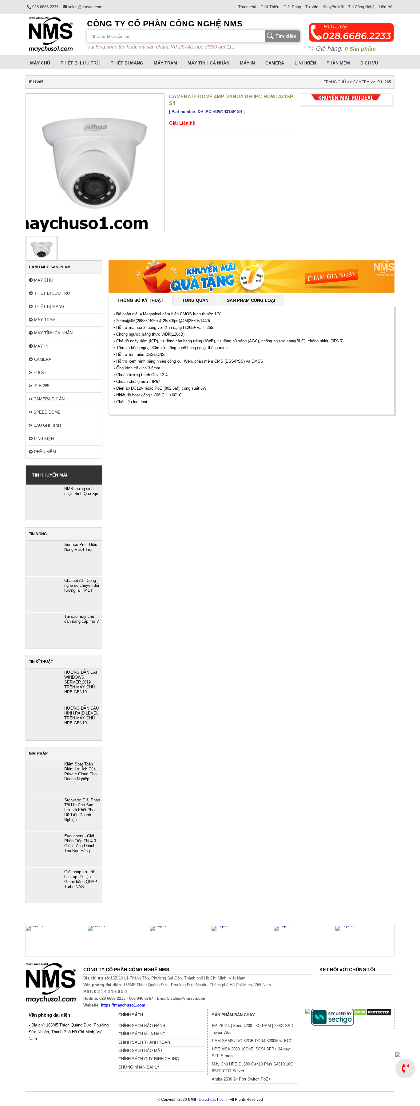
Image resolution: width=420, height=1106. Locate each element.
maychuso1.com (213, 1099)
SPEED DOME (46, 412)
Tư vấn (311, 7)
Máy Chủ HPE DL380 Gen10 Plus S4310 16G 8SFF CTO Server (252, 1067)
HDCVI (39, 372)
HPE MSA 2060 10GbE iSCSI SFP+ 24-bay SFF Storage (251, 1052)
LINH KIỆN (305, 62)
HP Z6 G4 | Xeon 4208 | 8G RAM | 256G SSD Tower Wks (252, 1029)
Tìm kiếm (285, 36)
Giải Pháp (292, 7)
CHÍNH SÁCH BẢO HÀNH (141, 1025)
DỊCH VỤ (369, 62)
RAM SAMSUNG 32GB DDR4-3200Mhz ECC (252, 1040)
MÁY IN (247, 62)
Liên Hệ (385, 7)
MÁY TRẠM (165, 62)
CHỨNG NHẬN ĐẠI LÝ (139, 1067)
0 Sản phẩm (360, 49)
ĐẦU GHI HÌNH (46, 425)
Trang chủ (247, 7)
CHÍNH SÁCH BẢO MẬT (140, 1050)
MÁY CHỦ (40, 62)
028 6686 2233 (44, 7)
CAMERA (274, 62)
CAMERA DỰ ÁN (48, 399)
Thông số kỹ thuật (140, 300)
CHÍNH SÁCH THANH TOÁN (144, 1042)
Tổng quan (195, 300)
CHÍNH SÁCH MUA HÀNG (141, 1034)
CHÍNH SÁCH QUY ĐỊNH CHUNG (148, 1059)
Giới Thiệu (269, 7)
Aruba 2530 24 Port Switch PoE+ (241, 1079)
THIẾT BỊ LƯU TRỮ (80, 62)
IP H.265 (384, 82)
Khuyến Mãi (333, 7)
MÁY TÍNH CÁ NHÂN (208, 62)
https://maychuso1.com (123, 1005)
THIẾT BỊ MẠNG (127, 62)
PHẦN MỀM (338, 62)
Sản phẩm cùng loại (251, 300)
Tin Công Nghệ (361, 7)
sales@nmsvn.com (84, 7)
